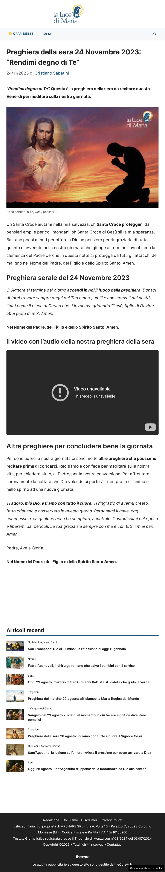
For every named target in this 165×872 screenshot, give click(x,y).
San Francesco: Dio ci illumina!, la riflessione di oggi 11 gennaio (77, 649)
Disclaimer (89, 820)
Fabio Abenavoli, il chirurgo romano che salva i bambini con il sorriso (81, 666)
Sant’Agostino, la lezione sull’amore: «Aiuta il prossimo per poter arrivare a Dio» (89, 753)
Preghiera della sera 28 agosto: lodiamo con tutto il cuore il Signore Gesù (85, 736)
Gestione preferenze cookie (146, 868)
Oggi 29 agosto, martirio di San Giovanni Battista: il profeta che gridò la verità (89, 682)
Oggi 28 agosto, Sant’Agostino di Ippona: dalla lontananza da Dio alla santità (87, 769)
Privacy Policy (111, 820)
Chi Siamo (70, 820)
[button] (155, 34)
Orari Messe (23, 33)
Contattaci (114, 844)
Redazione (51, 820)
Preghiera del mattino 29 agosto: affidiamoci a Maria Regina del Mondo (83, 699)
